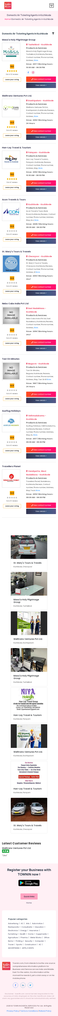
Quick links (29, 896)
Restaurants (13, 927)
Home (8, 19)
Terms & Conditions (29, 1011)
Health (22, 934)
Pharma (24, 937)
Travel (11, 944)
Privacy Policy (13, 1011)
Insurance (33, 930)
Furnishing (12, 934)
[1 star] (16, 70)
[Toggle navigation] (51, 5)
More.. (36, 60)
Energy (24, 930)
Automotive (37, 923)
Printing (19, 941)
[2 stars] (16, 127)
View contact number (42, 79)
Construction (30, 944)
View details (40, 85)
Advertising (13, 923)
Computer (39, 941)
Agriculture (13, 937)
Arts (28, 923)
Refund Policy (45, 1011)
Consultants (26, 927)
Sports (19, 944)
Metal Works (35, 937)
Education (39, 927)
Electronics (13, 930)
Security (28, 941)
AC (22, 923)
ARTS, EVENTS (28, 948)
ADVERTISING (13, 948)
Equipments (41, 934)
